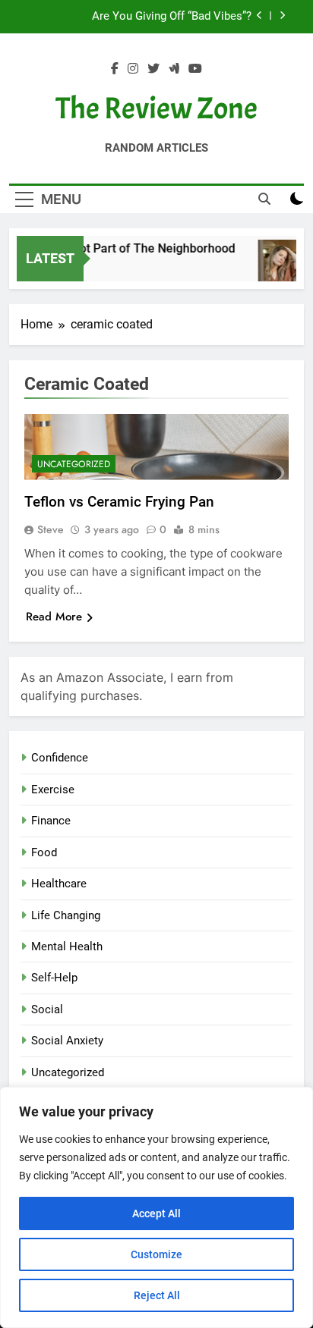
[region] (156, 1207)
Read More (54, 616)
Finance (51, 820)
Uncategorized (73, 464)
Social (47, 1009)
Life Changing (65, 915)
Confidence (59, 757)
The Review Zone (156, 108)
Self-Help (54, 977)
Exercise (52, 789)
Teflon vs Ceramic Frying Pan (119, 501)
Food (44, 852)
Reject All (157, 1295)
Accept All (156, 1213)
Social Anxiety (67, 1040)
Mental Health (67, 946)
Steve (50, 529)
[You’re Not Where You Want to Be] (283, 268)
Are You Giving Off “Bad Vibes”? (171, 17)
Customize (156, 1254)
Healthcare (59, 883)
